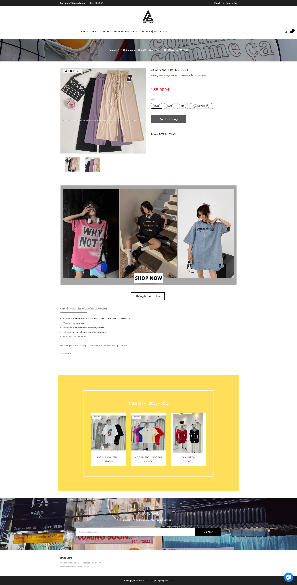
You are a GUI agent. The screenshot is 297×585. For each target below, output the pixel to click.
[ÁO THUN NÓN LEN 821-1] (108, 433)
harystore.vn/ (79, 323)
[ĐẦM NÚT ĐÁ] (188, 433)
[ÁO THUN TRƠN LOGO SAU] (148, 433)
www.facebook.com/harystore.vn (89, 327)
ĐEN (156, 106)
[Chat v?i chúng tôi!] (288, 577)
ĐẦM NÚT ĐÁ (188, 457)
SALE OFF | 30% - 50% (148, 403)
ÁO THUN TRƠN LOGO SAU (148, 457)
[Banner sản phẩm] (148, 235)
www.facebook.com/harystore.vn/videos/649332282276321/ (101, 318)
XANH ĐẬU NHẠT (201, 106)
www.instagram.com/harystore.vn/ (89, 332)
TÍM (182, 106)
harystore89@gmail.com (72, 3)
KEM (169, 106)
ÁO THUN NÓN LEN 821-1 (109, 457)
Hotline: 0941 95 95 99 (79, 566)
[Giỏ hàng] (292, 31)
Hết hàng (171, 119)
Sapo (170, 580)
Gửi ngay (208, 532)
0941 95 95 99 (96, 3)
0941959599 (167, 134)
